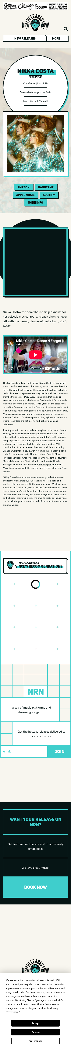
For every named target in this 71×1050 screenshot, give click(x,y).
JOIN (60, 751)
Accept (36, 1023)
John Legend (44, 464)
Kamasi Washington (48, 450)
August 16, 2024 (42, 92)
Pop (39, 83)
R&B (45, 83)
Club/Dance (29, 83)
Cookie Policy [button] (44, 1004)
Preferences (35, 1041)
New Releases (25, 38)
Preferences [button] (13, 1012)
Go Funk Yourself (39, 100)
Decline (36, 1032)
